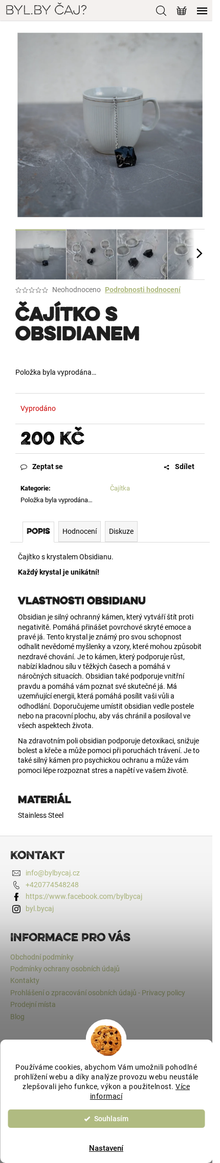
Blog (17, 1017)
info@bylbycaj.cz (53, 873)
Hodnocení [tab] (79, 531)
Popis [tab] (38, 532)
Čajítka (120, 488)
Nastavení (106, 1148)
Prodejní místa (33, 1004)
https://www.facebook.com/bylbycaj (84, 896)
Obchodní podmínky (42, 957)
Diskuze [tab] (121, 531)
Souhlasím (111, 1119)
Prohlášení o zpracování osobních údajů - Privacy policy (97, 993)
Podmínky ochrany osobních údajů (65, 969)
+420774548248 (52, 885)
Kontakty (24, 980)
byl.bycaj (40, 908)
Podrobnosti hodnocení (143, 290)
